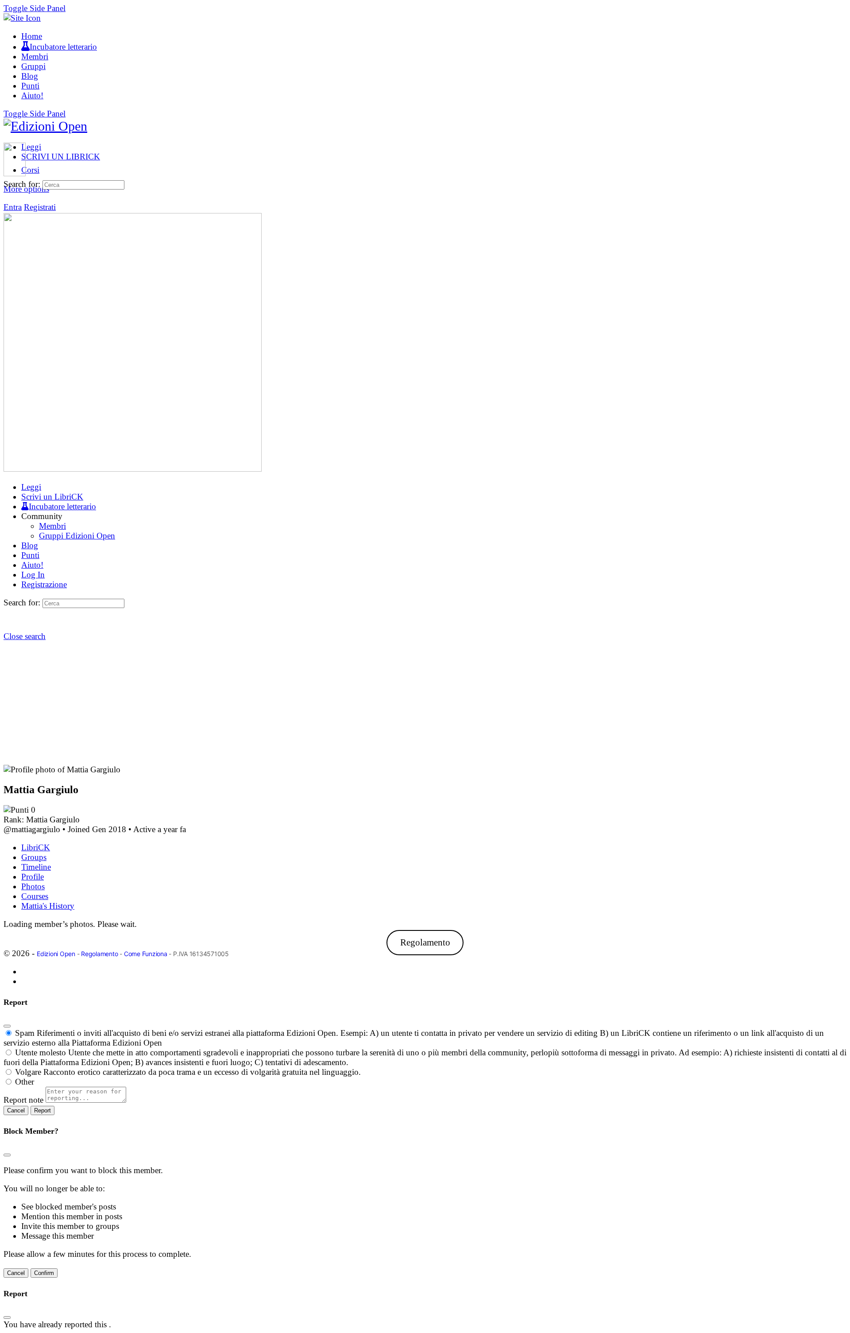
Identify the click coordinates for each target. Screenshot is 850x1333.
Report (42, 1110)
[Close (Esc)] (7, 1026)
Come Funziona (145, 953)
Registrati (40, 207)
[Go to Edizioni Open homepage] (45, 126)
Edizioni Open (56, 953)
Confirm (44, 1273)
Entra (13, 207)
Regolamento (425, 943)
